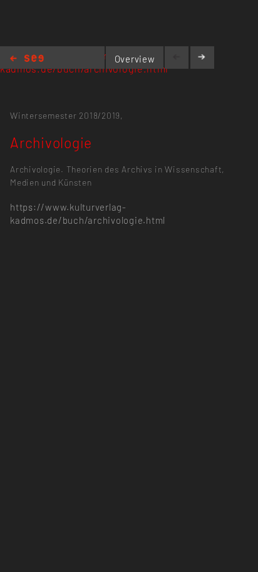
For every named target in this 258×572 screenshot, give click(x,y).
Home (27, 59)
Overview (135, 58)
